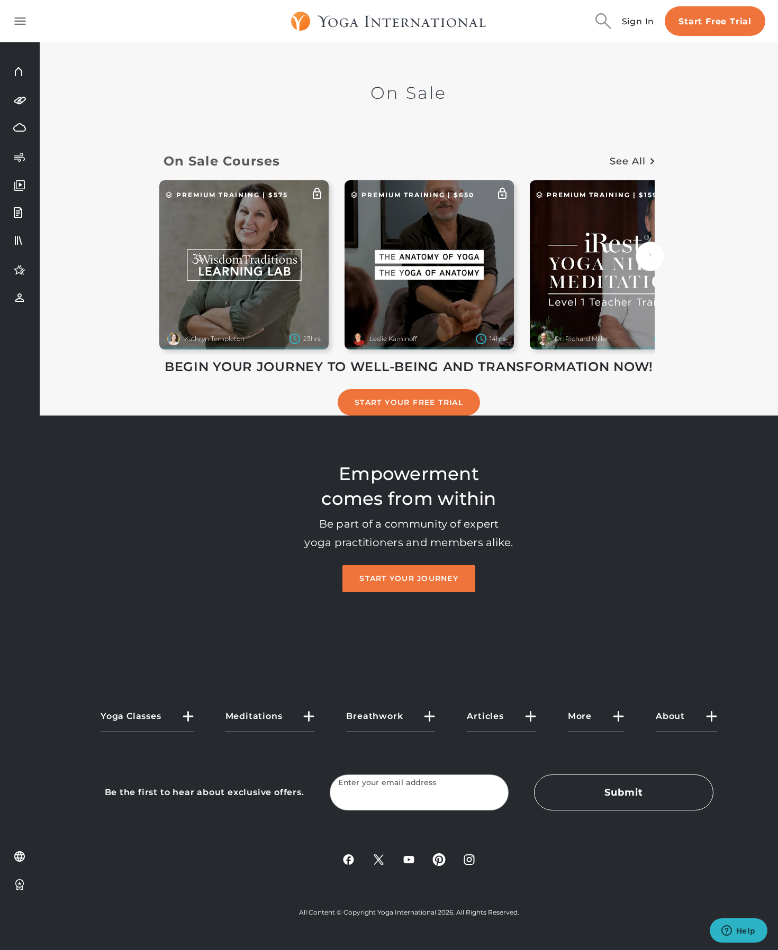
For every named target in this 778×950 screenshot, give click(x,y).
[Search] (603, 21)
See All (627, 161)
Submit (623, 792)
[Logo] (389, 21)
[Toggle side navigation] (20, 21)
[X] (378, 859)
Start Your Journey (408, 578)
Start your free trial (409, 402)
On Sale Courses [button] (222, 161)
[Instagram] (469, 859)
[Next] (650, 256)
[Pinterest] (439, 859)
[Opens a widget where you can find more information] (738, 931)
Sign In (638, 21)
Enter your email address (387, 782)
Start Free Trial (715, 21)
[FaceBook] (348, 859)
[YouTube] (408, 859)
